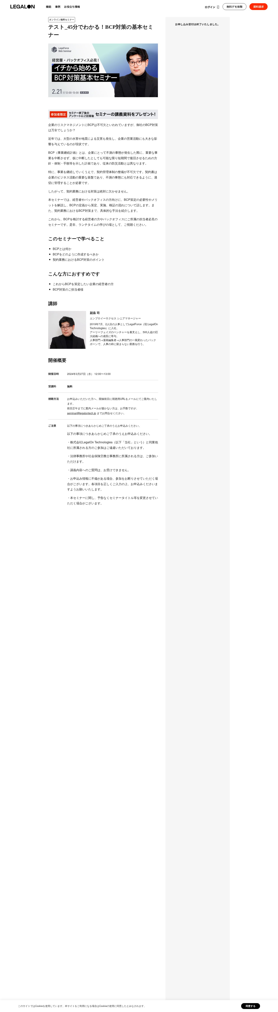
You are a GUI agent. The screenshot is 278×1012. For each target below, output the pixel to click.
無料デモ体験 (234, 7)
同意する (250, 1006)
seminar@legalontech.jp (81, 413)
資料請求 (258, 7)
